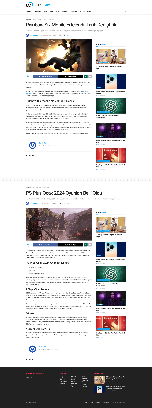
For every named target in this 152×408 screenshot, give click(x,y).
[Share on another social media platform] (90, 76)
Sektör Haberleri (85, 377)
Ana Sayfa (28, 19)
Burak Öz (35, 35)
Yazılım (84, 386)
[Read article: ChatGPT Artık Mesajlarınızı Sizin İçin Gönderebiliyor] (111, 106)
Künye (91, 402)
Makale (82, 12)
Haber (29, 12)
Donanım (62, 379)
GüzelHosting (29, 377)
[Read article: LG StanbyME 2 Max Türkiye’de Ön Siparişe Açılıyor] (111, 56)
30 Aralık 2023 (44, 35)
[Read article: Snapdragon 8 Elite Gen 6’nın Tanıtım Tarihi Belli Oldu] (111, 155)
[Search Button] (125, 12)
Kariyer (86, 402)
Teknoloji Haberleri (103, 62)
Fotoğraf (65, 12)
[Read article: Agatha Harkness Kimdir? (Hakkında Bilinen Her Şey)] (111, 130)
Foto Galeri (63, 381)
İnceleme (74, 12)
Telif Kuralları (106, 402)
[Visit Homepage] (38, 4)
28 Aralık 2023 (44, 203)
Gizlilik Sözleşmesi (116, 402)
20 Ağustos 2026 (101, 169)
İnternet (38, 12)
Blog (57, 12)
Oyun (51, 12)
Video (89, 12)
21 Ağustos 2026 (101, 71)
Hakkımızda (98, 402)
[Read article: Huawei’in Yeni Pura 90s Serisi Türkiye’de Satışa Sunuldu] (111, 81)
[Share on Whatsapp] (86, 76)
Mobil (45, 12)
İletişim (124, 402)
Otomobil (74, 383)
